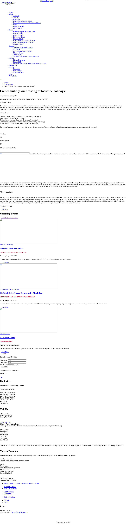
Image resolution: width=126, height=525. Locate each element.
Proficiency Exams (19, 37)
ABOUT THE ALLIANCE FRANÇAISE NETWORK (21, 483)
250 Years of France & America (23, 47)
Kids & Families (5, 334)
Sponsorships (17, 70)
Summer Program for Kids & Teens (24, 32)
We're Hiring (13, 76)
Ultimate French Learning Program (24, 40)
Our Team (16, 19)
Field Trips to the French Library (23, 42)
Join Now (4, 209)
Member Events (18, 53)
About (11, 14)
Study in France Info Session (11, 248)
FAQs (15, 24)
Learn (11, 30)
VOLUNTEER (9, 492)
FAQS (6, 502)
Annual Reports (18, 72)
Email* (2, 364)
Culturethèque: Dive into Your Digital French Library (29, 63)
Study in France (18, 44)
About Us (16, 16)
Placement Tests (18, 39)
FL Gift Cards (17, 28)
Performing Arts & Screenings (9, 289)
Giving (11, 67)
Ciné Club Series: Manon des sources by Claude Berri (21, 293)
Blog (10, 74)
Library (11, 58)
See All (3, 353)
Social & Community (6, 244)
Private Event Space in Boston (22, 21)
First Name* (4, 360)
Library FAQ (17, 62)
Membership (13, 65)
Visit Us (15, 17)
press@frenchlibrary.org (19, 512)
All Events (16, 49)
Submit (5, 366)
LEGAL (6, 500)
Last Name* (4, 362)
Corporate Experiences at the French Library (27, 23)
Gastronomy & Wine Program (22, 51)
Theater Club (17, 55)
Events (11, 46)
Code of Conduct (9, 497)
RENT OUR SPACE (10, 488)
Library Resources (19, 60)
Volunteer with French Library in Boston (26, 56)
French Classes (18, 33)
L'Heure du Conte (7, 338)
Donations (16, 69)
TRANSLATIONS (10, 487)
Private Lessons (18, 35)
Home (11, 12)
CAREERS (7, 494)
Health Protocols (18, 26)
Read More (5, 262)
